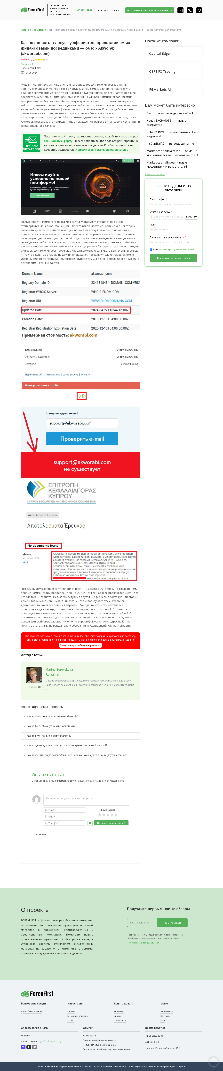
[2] (104, 814)
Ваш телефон (158, 199)
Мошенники (166, 1011)
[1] (100, 814)
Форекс (71, 1011)
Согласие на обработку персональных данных (107, 1049)
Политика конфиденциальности (143, 942)
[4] (112, 814)
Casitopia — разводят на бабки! (170, 113)
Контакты (103, 10)
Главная (26, 29)
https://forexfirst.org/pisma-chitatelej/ (102, 149)
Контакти (165, 1015)
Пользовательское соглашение (99, 1044)
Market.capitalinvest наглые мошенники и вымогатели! (167, 164)
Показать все (155, 174)
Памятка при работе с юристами (80, 645)
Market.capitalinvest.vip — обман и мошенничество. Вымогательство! (172, 153)
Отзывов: (26, 64)
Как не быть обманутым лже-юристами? (51, 726)
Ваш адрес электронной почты (168, 237)
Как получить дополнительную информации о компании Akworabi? (67, 745)
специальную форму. (58, 141)
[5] (116, 814)
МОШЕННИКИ (84, 10)
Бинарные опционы (77, 1015)
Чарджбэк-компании (31, 1011)
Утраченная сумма (161, 211)
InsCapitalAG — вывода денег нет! (171, 143)
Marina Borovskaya (59, 669)
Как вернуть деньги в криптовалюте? (49, 735)
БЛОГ (116, 10)
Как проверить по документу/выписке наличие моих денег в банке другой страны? (77, 755)
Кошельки (119, 1011)
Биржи (117, 1015)
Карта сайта (89, 1035)
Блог (162, 1020)
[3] (108, 814)
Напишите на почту (41, 1041)
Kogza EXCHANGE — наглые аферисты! (166, 123)
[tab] (80, 716)
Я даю (173, 249)
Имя (153, 224)
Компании (39, 29)
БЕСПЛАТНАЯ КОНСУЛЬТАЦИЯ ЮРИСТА (149, 10)
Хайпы (70, 1020)
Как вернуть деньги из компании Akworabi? (53, 716)
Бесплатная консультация (173, 258)
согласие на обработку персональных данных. (176, 249)
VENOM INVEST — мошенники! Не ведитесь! (171, 134)
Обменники (120, 1020)
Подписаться (172, 922)
